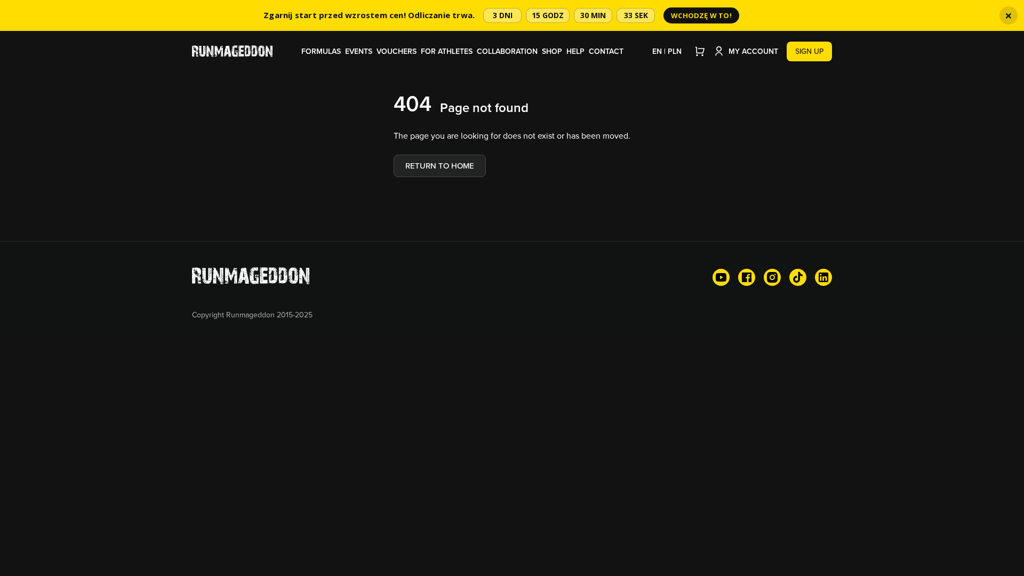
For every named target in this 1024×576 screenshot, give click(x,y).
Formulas (321, 51)
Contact (606, 51)
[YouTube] (721, 277)
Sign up (809, 51)
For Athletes (447, 51)
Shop (552, 51)
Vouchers (397, 51)
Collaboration (507, 51)
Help (575, 51)
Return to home (439, 165)
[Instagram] (772, 277)
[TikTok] (797, 277)
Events (358, 51)
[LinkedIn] (823, 277)
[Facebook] (746, 277)
